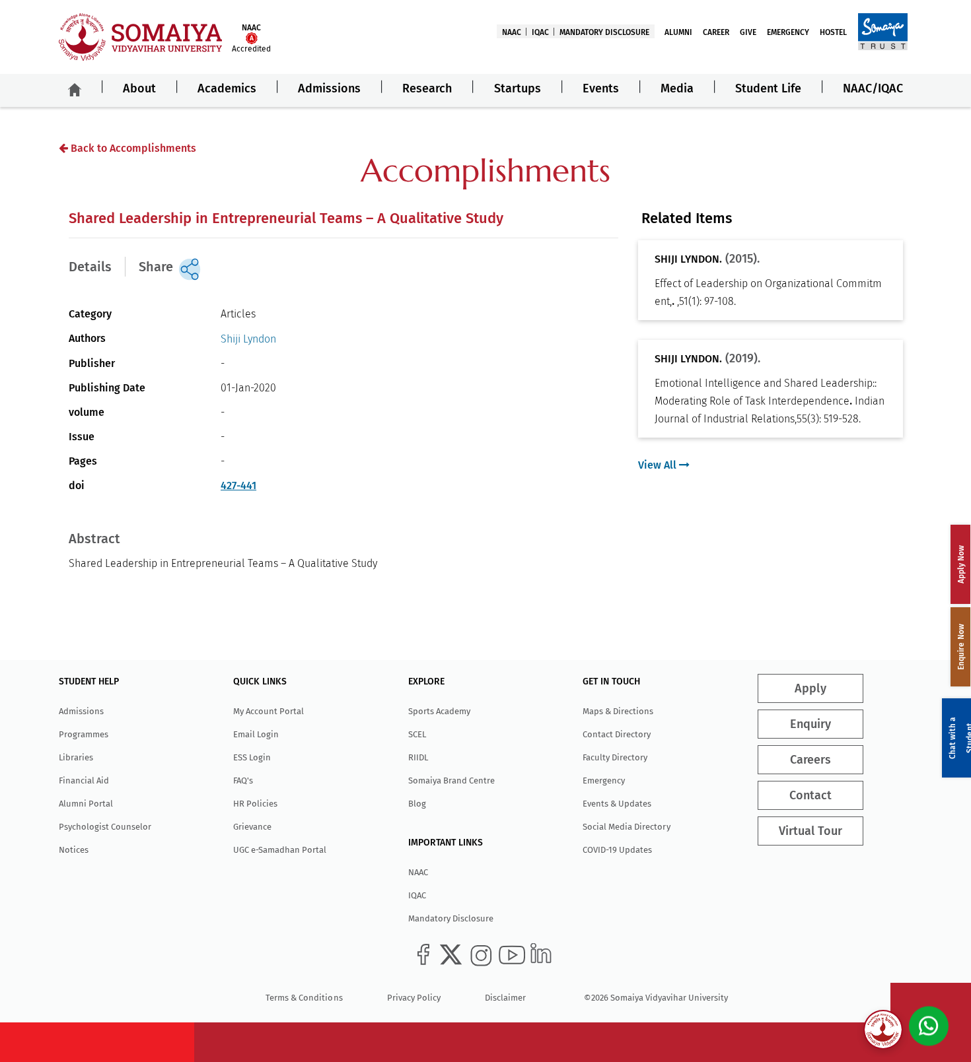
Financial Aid (84, 780)
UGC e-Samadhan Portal (279, 850)
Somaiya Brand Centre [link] (451, 780)
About (139, 88)
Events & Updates (617, 804)
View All (658, 465)
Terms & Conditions (304, 998)
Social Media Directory (626, 827)
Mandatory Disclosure (604, 32)
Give (748, 32)
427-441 (238, 485)
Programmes (83, 734)
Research (427, 88)
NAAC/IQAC (873, 88)
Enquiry (810, 724)
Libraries (76, 757)
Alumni (678, 32)
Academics (227, 88)
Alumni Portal (86, 804)
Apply (810, 688)
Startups (517, 88)
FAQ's (243, 780)
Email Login (256, 734)
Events (601, 88)
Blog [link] (417, 804)
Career (716, 32)
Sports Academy (439, 711)
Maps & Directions (618, 711)
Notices (74, 850)
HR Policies (255, 804)
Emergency (788, 32)
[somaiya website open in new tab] (883, 31)
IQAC (540, 32)
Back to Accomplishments (132, 148)
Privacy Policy (414, 998)
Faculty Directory (615, 757)
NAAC (511, 32)
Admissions (329, 88)
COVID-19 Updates (617, 850)
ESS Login (252, 757)
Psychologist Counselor (105, 827)
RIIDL (418, 757)
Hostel (833, 32)
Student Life (768, 88)
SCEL (417, 734)
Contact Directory (617, 734)
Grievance (252, 827)
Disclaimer (505, 998)
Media (677, 88)
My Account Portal (268, 711)
